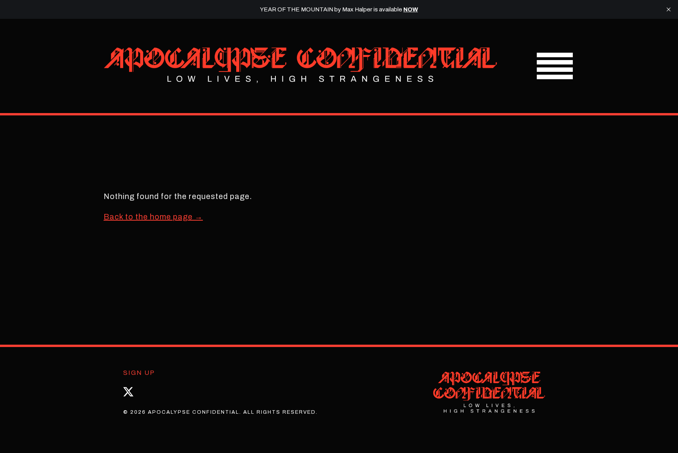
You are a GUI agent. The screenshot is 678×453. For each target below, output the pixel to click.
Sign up (139, 372)
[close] (668, 9)
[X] (128, 392)
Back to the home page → (153, 216)
